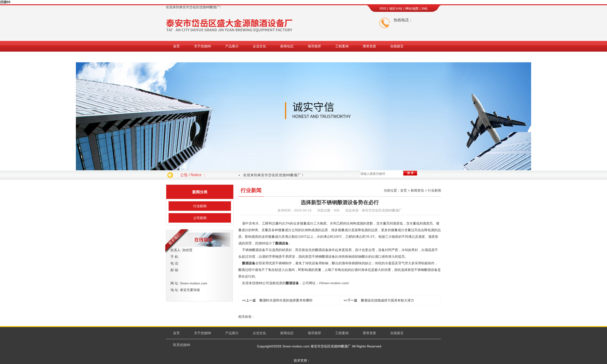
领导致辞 (314, 46)
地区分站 (395, 8)
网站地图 (411, 8)
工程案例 (342, 46)
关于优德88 (202, 46)
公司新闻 (200, 218)
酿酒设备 (282, 243)
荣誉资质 (369, 46)
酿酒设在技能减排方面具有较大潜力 (379, 300)
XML (424, 8)
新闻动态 (287, 46)
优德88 (5, 2)
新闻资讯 (417, 190)
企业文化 (259, 46)
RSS (383, 8)
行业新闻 (200, 206)
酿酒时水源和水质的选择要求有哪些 (277, 300)
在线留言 (397, 46)
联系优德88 (181, 57)
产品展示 (232, 46)
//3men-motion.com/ (334, 283)
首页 (176, 46)
